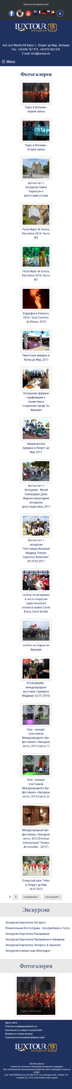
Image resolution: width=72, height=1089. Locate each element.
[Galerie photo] (40, 13)
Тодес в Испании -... (32, 1011)
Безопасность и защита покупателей (23, 1030)
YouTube (28, 13)
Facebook (12, 13)
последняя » (53, 896)
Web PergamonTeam (62, 1084)
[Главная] (36, 30)
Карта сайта (11, 1022)
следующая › (31, 896)
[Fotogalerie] (44, 13)
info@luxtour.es (40, 53)
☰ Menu (8, 61)
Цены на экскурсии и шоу (36, 4)
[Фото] (49, 13)
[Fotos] (53, 13)
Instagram (20, 13)
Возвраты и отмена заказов (19, 1033)
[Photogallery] (35, 13)
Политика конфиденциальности (21, 1026)
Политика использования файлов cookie (25, 1037)
